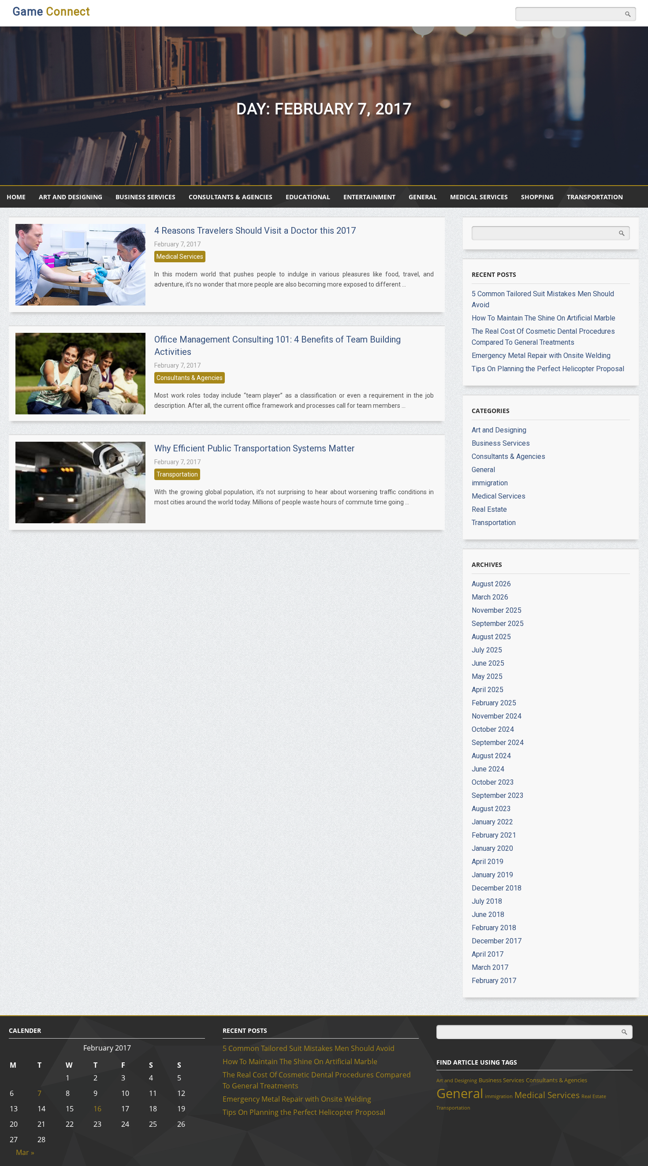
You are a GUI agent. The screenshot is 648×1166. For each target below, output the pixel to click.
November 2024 (496, 716)
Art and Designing (70, 197)
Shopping (537, 197)
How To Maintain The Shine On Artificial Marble (543, 318)
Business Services (145, 197)
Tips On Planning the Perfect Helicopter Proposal (548, 369)
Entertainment (369, 197)
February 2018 (494, 928)
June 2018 (488, 914)
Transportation (595, 197)
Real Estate (489, 509)
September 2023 (498, 795)
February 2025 (494, 703)
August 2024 (491, 756)
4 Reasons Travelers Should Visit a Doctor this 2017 (255, 230)
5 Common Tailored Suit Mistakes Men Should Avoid (309, 1048)
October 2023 (493, 782)
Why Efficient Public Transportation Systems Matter (254, 448)
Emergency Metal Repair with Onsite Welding (541, 355)
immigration (490, 483)
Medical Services (479, 197)
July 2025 (487, 650)
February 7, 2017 (177, 244)
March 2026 (490, 597)
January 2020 (492, 848)
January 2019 (492, 875)
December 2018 (496, 888)
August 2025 (491, 637)
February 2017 (494, 980)
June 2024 (488, 769)
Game (51, 11)
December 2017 (496, 941)
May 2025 (487, 676)
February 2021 (494, 835)
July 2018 (487, 901)
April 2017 (487, 954)
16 (97, 1109)
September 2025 (498, 623)
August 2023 (491, 809)
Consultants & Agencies (230, 197)
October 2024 (493, 729)
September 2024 (498, 742)
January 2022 (492, 822)
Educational (308, 197)
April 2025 (487, 689)
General (423, 197)
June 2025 (488, 663)
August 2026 (491, 584)
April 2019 (487, 861)
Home (16, 197)
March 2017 (490, 967)
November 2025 (496, 610)
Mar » (25, 1152)
